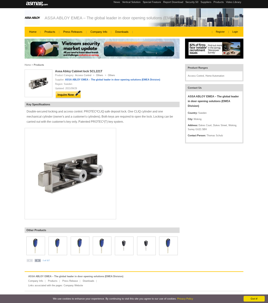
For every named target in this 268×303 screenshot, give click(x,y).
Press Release (70, 281)
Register (220, 31)
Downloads (122, 31)
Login (235, 31)
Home (32, 31)
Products (49, 31)
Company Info (98, 31)
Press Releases (72, 31)
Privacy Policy (185, 298)
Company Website (73, 285)
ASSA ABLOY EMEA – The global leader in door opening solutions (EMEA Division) (118, 18)
